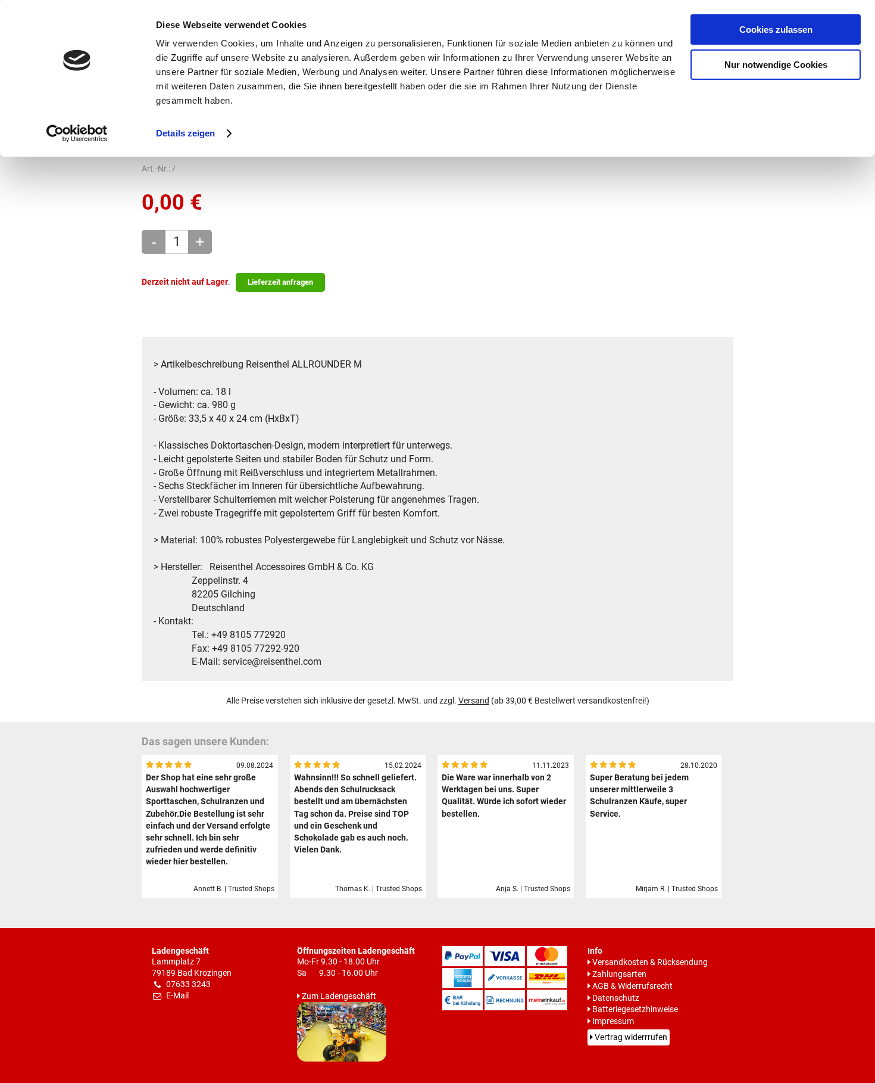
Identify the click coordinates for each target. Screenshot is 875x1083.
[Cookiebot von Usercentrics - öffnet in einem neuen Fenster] (77, 133)
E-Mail (177, 996)
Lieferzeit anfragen (280, 282)
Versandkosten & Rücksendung (650, 962)
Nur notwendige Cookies (775, 65)
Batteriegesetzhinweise (635, 1009)
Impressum (613, 1021)
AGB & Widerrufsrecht (632, 986)
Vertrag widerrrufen (631, 1037)
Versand (473, 701)
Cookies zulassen (775, 29)
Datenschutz (615, 998)
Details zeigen (185, 133)
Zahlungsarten (619, 974)
